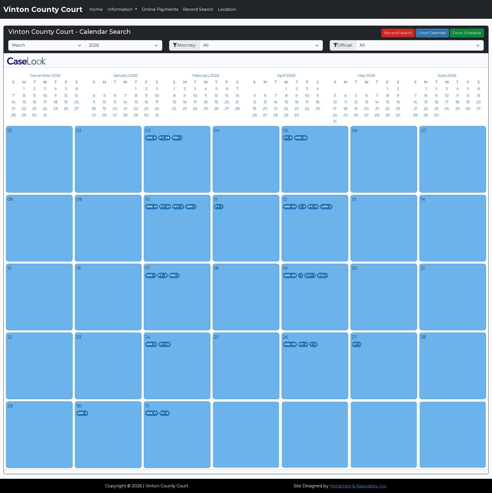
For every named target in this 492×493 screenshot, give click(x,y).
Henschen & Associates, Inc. (358, 485)
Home (96, 9)
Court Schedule (466, 33)
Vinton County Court (43, 9)
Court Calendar (432, 33)
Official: (344, 45)
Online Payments (160, 9)
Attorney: (186, 45)
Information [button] (120, 9)
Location (227, 9)
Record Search (198, 9)
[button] (26, 60)
